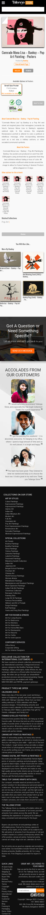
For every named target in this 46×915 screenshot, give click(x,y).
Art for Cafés (10, 635)
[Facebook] (35, 896)
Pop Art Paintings (12, 524)
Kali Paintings (10, 608)
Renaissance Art (11, 529)
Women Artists (11, 578)
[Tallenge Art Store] (23, 3)
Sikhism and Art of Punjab (15, 603)
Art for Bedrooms (12, 620)
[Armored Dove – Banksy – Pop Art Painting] (10, 259)
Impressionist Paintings (14, 506)
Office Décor (10, 645)
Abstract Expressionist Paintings (17, 534)
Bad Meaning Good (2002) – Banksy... (32, 275)
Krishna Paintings (12, 544)
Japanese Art (10, 566)
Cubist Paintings (11, 501)
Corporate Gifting (12, 648)
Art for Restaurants (12, 630)
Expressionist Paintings (14, 504)
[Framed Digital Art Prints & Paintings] (40, 756)
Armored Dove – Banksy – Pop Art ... (10, 269)
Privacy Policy (7, 891)
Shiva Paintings (11, 549)
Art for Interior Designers (15, 650)
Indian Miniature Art (12, 514)
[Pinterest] (42, 896)
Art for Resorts (11, 633)
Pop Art (5, 222)
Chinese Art (9, 573)
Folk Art (8, 519)
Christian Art (10, 571)
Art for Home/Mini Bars (14, 628)
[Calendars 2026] (18, 692)
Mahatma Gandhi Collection (16, 561)
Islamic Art (9, 509)
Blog (3, 904)
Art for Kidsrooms (12, 625)
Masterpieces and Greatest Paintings (19, 583)
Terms (4, 884)
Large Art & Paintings (13, 598)
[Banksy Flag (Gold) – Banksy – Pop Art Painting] (33, 288)
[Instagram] (39, 896)
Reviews (5, 879)
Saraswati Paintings (13, 558)
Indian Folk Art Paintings (14, 588)
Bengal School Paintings (14, 568)
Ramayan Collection (13, 593)
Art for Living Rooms (13, 618)
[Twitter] (32, 896)
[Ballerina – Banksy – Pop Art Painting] (10, 291)
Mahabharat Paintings (13, 581)
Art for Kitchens (11, 623)
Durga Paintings (11, 605)
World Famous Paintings (14, 576)
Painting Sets (10, 596)
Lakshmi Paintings (12, 556)
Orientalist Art (10, 521)
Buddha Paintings (12, 546)
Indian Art (9, 511)
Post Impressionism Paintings (17, 526)
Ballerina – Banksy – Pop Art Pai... (10, 304)
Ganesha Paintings (12, 554)
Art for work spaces (13, 638)
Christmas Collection (13, 591)
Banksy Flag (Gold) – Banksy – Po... (32, 298)
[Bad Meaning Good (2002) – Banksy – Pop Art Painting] (33, 262)
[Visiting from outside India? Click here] (32, 659)
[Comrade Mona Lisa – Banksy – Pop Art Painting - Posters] (23, 32)
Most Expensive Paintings (15, 586)
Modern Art (9, 516)
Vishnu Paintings (11, 551)
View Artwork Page (21, 64)
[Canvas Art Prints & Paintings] (32, 734)
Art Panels (9, 541)
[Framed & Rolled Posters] (28, 716)
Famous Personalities (13, 600)
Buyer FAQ (6, 877)
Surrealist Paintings (12, 531)
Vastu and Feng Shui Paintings (17, 610)
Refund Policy (7, 882)
